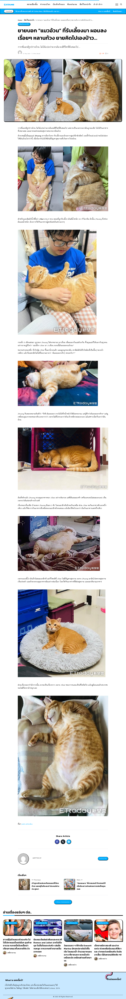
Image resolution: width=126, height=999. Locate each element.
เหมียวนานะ (11, 953)
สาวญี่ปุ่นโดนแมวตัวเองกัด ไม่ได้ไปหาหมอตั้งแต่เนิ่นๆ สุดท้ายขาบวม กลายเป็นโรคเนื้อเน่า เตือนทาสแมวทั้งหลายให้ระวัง (17, 944)
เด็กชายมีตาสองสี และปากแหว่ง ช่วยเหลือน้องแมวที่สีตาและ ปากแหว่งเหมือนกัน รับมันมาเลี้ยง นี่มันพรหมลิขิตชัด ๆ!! (108, 950)
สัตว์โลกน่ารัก (29, 20)
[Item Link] (17, 927)
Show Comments (63, 902)
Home (20, 20)
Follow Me (103, 858)
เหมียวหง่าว (72, 965)
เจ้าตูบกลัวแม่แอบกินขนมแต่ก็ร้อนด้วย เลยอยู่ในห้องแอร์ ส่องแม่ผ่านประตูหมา (45, 886)
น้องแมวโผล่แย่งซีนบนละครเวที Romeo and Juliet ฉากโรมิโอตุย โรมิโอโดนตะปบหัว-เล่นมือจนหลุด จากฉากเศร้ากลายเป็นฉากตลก (47, 945)
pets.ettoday (27, 824)
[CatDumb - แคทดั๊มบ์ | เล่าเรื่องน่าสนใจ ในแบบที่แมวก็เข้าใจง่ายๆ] (9, 4)
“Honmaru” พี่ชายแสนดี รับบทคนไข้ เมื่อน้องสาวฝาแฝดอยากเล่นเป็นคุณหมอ (91, 886)
